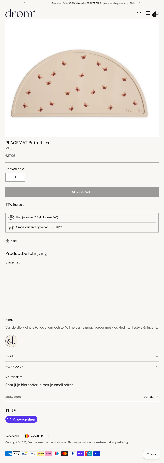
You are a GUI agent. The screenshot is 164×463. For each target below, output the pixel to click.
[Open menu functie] (148, 13)
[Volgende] (139, 3)
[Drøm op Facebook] (7, 411)
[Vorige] (24, 3)
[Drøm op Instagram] (14, 411)
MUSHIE (11, 148)
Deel (14, 241)
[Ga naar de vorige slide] (146, 293)
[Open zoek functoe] (139, 13)
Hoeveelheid (14, 169)
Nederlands (12, 436)
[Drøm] (20, 13)
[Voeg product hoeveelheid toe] (21, 177)
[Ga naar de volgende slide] (155, 293)
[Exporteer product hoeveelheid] (9, 177)
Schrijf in (151, 396)
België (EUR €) (38, 436)
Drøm (30, 442)
